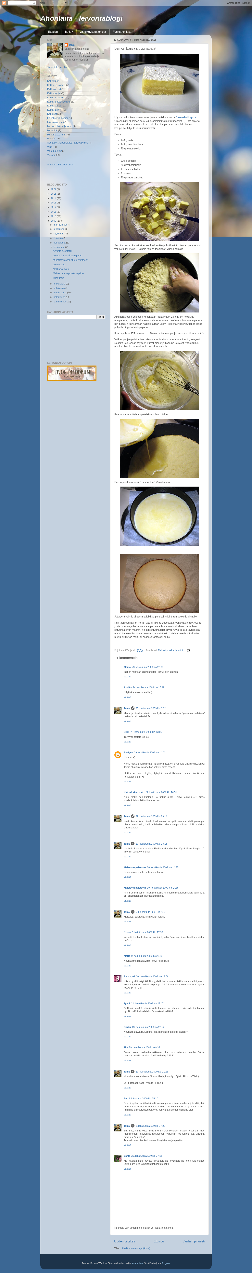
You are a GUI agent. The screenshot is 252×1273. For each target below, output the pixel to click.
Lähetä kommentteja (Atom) (135, 1248)
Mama (127, 667)
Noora (127, 932)
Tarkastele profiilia (57, 67)
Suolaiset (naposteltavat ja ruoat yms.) (67, 142)
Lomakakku (59, 264)
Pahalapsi (129, 976)
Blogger (165, 1263)
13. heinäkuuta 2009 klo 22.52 (148, 1027)
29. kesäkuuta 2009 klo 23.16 (151, 843)
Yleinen (51, 155)
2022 (54, 189)
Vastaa (127, 676)
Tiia (126, 1047)
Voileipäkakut (54, 151)
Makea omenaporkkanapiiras (68, 273)
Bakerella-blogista (186, 117)
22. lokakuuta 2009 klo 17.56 (146, 1156)
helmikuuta (60, 297)
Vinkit (50, 146)
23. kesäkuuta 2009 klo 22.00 (147, 667)
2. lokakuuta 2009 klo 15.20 (143, 1098)
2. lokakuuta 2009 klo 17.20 (150, 1126)
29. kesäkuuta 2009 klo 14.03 (150, 752)
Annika (128, 687)
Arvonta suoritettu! (62, 251)
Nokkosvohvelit (61, 269)
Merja (127, 956)
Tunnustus (58, 278)
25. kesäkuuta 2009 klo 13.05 (146, 732)
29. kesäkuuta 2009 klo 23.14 (151, 816)
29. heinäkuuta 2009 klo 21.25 (152, 1071)
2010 (54, 216)
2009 (54, 220)
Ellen (126, 732)
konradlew (137, 1263)
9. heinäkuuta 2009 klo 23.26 (146, 956)
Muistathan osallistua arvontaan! (70, 260)
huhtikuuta (59, 288)
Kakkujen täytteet (56, 85)
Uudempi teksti (124, 1241)
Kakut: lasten (54, 109)
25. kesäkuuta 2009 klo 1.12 (151, 708)
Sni (125, 1098)
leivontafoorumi (55, 122)
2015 (54, 193)
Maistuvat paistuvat (135, 867)
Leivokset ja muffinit (57, 118)
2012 (54, 207)
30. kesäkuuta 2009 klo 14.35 (163, 867)
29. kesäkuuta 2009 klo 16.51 (161, 792)
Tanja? (69, 31)
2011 (54, 211)
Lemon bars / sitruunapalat (67, 255)
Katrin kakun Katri (134, 792)
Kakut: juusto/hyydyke (58, 101)
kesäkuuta (59, 247)
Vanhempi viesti (194, 1241)
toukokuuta (60, 283)
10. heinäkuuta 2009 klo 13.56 (152, 976)
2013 (54, 202)
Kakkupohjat (54, 93)
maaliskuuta (60, 292)
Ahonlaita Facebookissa (60, 164)
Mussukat (52, 130)
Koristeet (52, 114)
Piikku (127, 1027)
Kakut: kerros (54, 105)
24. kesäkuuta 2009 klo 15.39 (148, 687)
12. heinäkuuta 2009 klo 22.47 (147, 1003)
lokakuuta (59, 229)
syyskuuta (59, 233)
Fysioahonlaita (122, 31)
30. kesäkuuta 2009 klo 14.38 (163, 887)
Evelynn (128, 752)
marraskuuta (61, 224)
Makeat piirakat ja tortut (170, 650)
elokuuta (58, 238)
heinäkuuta (60, 242)
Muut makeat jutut (56, 134)
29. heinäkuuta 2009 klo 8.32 (144, 1047)
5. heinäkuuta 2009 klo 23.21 (151, 912)
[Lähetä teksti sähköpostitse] (188, 650)
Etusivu (53, 31)
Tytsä (127, 1003)
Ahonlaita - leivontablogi (81, 18)
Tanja (127, 708)
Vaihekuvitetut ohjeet (93, 31)
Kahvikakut (53, 81)
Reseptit (51, 138)
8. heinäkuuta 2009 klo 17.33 (147, 932)
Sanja (127, 1156)
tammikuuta (60, 301)
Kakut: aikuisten (55, 97)
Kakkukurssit (54, 89)
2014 (54, 198)
